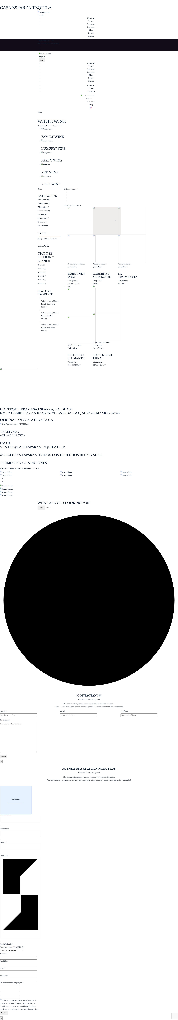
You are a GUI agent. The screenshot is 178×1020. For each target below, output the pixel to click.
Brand (40, 265)
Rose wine (51, 184)
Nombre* (3, 954)
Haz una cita (49, 40)
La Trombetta (127, 275)
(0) (44, 265)
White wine (42, 207)
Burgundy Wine (76, 275)
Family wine (47, 126)
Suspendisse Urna (103, 356)
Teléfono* (4, 975)
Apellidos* (4, 961)
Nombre (3, 711)
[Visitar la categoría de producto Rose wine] (46, 176)
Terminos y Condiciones (23, 463)
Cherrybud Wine (48, 328)
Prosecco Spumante (76, 356)
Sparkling (41, 214)
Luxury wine (53, 148)
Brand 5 (41, 280)
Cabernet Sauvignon (102, 275)
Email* (2, 968)
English (41, 40)
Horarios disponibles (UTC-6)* (12, 947)
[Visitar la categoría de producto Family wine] (46, 129)
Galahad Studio (28, 469)
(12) (47, 218)
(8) (48, 200)
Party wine (51, 160)
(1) (49, 203)
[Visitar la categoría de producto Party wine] (46, 153)
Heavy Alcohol (47, 316)
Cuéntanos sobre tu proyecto (11, 983)
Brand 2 (41, 269)
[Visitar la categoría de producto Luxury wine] (47, 141)
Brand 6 (41, 283)
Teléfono (124, 711)
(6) (49, 211)
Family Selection (48, 304)
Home (40, 126)
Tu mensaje (4, 720)
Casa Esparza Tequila (26, 7)
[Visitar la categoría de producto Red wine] (45, 164)
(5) (48, 207)
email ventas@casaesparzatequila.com (32, 445)
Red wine (49, 172)
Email (62, 711)
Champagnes (43, 203)
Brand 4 (41, 276)
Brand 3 (41, 272)
